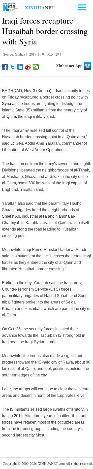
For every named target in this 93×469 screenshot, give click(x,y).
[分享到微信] (36, 67)
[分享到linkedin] (20, 67)
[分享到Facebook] (5, 67)
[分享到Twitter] (13, 67)
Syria (6, 103)
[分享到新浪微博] (28, 67)
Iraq (59, 91)
